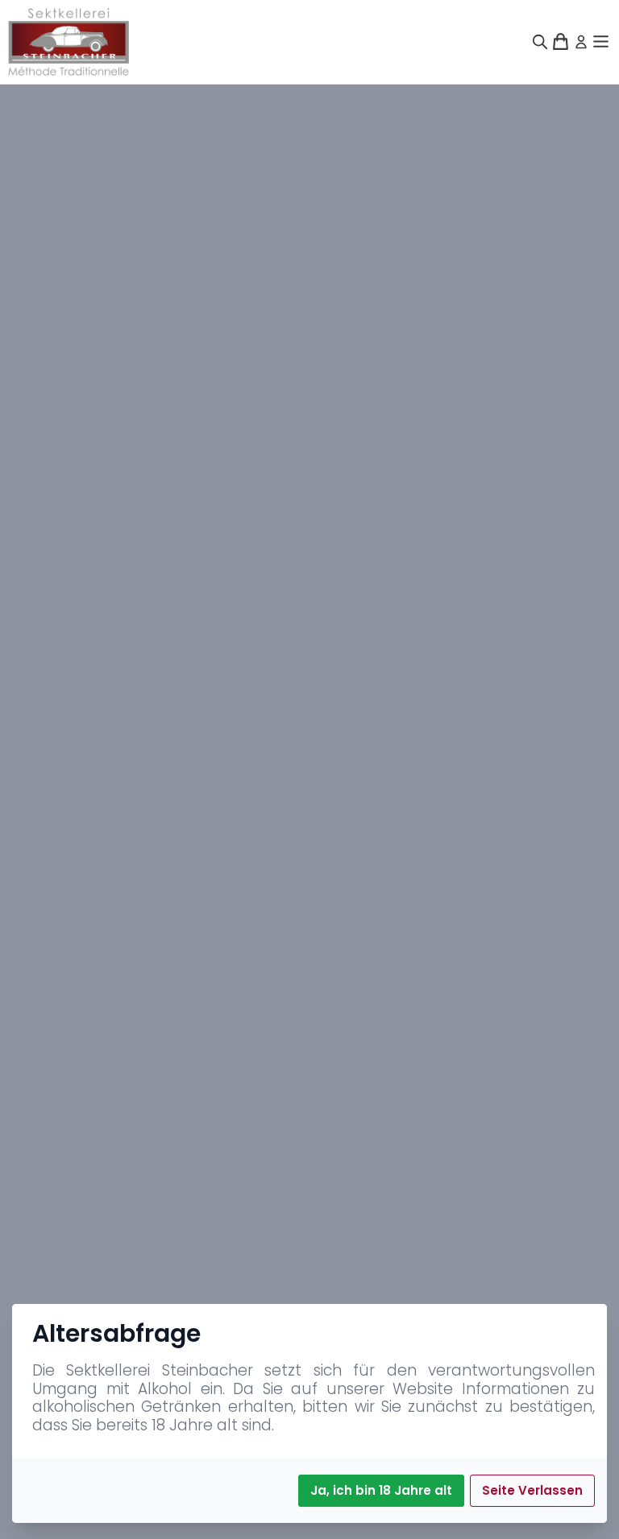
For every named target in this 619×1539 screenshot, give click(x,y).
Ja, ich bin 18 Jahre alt (381, 1490)
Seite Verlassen (532, 1490)
